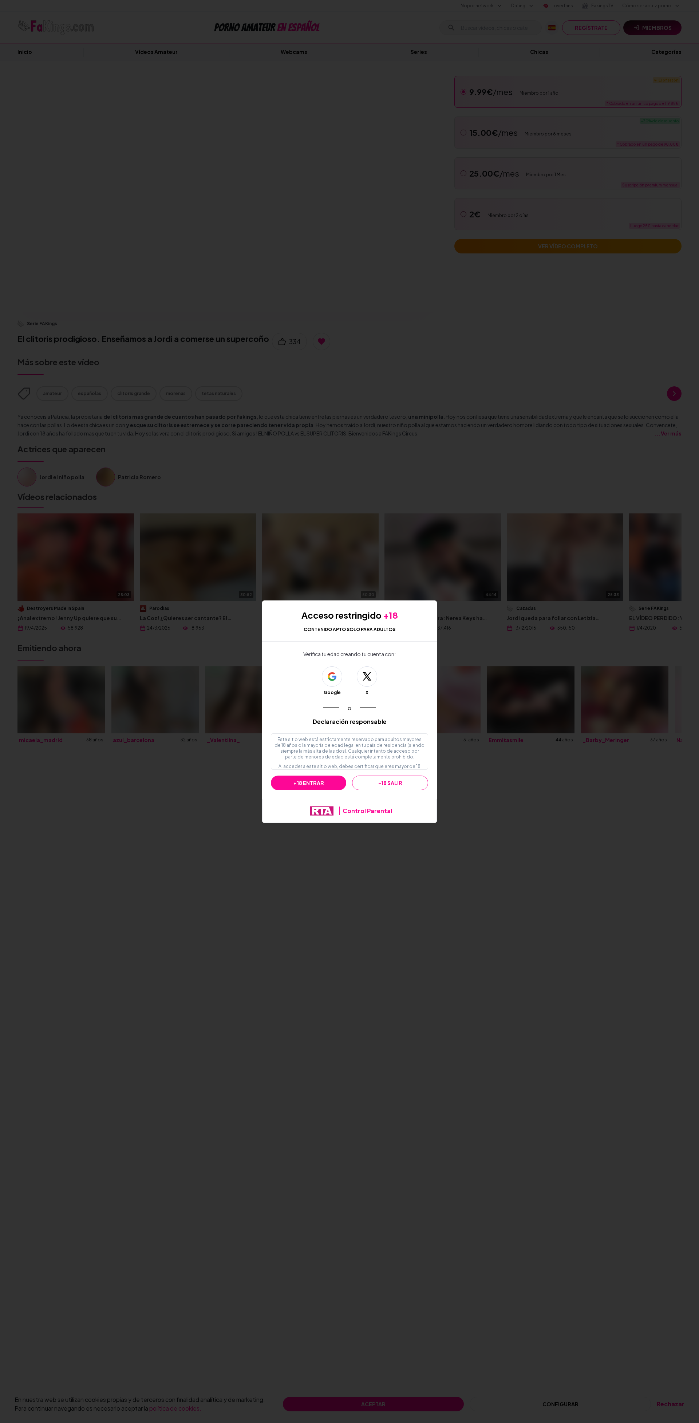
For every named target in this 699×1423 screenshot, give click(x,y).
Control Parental (367, 811)
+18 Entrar (308, 783)
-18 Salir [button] (390, 783)
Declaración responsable (350, 721)
